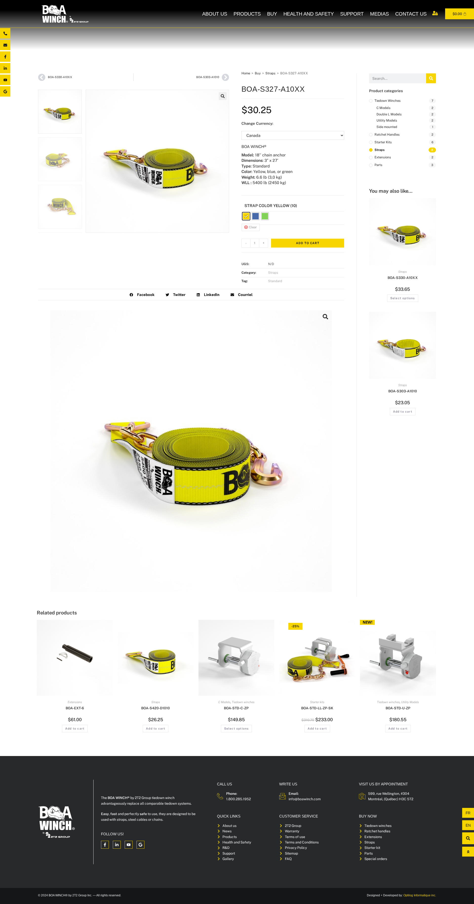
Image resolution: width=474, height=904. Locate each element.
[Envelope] (5, 45)
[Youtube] (5, 80)
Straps (270, 73)
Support (352, 14)
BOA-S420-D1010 (155, 708)
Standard (275, 281)
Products (247, 14)
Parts (378, 165)
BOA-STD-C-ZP (236, 708)
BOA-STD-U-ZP (398, 708)
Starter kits (383, 142)
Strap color (258, 205)
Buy (272, 14)
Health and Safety (308, 14)
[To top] (468, 852)
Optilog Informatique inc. (419, 895)
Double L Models (389, 114)
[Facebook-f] (5, 56)
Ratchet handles (387, 134)
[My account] (435, 13)
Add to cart (307, 243)
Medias (379, 14)
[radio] (246, 216)
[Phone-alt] (5, 33)
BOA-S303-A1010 (402, 391)
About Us (214, 14)
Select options (402, 298)
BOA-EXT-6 (75, 708)
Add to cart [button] (402, 411)
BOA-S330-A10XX (403, 278)
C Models (383, 108)
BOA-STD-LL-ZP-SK (317, 708)
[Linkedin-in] (5, 68)
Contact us (411, 14)
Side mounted (386, 127)
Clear (253, 227)
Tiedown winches (388, 101)
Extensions (383, 157)
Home (245, 73)
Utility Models (386, 120)
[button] (223, 96)
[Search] (431, 78)
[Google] (5, 91)
